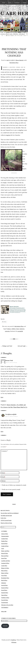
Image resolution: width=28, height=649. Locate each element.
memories (22, 328)
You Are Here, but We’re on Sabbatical (9, 513)
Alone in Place (4, 533)
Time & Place (4, 595)
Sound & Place (4, 592)
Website (3, 481)
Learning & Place (5, 563)
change (9, 328)
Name (3, 473)
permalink (20, 331)
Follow (3, 611)
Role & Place (4, 580)
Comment (4, 451)
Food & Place (4, 543)
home (17, 328)
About (9, 2)
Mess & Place (4, 570)
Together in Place (5, 597)
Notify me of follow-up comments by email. (14, 485)
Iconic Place (4, 558)
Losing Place (4, 565)
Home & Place (4, 553)
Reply (2, 397)
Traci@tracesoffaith (10, 414)
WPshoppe (13, 642)
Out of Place (4, 575)
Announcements (5, 536)
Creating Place (4, 538)
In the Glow (3, 518)
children (13, 328)
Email (3, 477)
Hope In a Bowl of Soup (6, 523)
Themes (24, 2)
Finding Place (4, 541)
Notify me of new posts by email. (11, 489)
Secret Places (4, 590)
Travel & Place (4, 600)
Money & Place (4, 573)
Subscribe (5, 625)
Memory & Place (5, 568)
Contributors (17, 2)
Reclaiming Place (14, 62)
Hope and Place (4, 555)
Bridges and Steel (6, 346)
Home (3, 2)
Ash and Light (22, 346)
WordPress (13, 640)
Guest (2, 548)
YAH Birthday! (4, 607)
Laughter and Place (5, 560)
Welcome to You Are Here (7, 605)
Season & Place (4, 587)
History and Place (5, 551)
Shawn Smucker (20, 60)
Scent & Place (4, 585)
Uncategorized (4, 602)
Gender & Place (4, 546)
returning (7, 331)
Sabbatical (3, 583)
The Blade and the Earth (6, 515)
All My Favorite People (6, 520)
